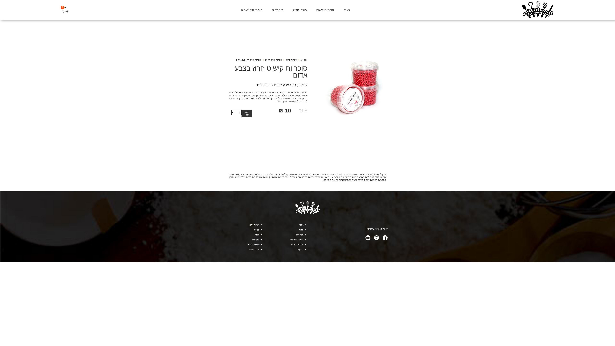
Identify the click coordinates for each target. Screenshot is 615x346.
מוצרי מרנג (300, 10)
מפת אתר (299, 235)
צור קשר (300, 249)
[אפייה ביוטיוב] (366, 238)
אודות (301, 230)
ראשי (347, 10)
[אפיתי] (538, 10)
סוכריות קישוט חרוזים (273, 60)
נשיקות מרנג (254, 225)
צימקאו (256, 230)
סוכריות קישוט (325, 10)
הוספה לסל (246, 113)
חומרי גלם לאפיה (251, 10)
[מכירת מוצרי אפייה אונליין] (307, 213)
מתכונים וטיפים (297, 244)
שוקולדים (277, 10)
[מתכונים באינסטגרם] (374, 238)
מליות (257, 235)
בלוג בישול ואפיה (296, 240)
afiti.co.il (304, 60)
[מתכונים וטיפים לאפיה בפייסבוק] (383, 238)
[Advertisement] (307, 148)
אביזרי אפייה (254, 249)
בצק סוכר (255, 240)
